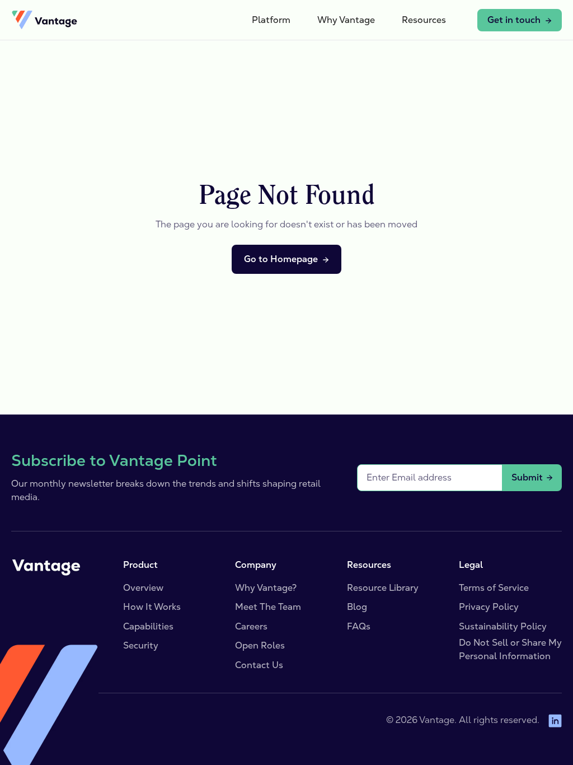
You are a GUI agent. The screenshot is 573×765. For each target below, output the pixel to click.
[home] (44, 20)
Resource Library (383, 588)
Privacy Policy (489, 607)
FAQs (358, 626)
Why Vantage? (266, 588)
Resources (424, 20)
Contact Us (259, 665)
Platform (271, 20)
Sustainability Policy (503, 626)
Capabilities (148, 626)
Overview (143, 588)
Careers (251, 626)
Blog (357, 607)
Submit (527, 477)
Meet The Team (268, 607)
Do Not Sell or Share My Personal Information (510, 649)
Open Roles (260, 645)
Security (140, 645)
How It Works (152, 607)
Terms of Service (494, 588)
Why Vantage (346, 20)
